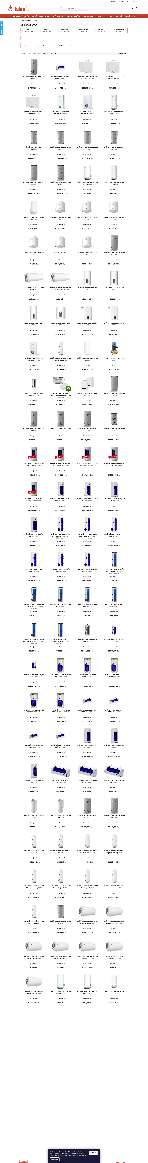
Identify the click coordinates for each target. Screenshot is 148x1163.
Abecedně (53, 53)
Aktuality (113, 1)
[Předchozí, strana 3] (117, 1161)
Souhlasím (93, 1153)
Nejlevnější (37, 53)
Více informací (81, 1155)
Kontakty (135, 1)
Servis (127, 1)
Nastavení (54, 1159)
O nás (121, 1)
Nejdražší (45, 53)
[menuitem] (21, 16)
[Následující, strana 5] (124, 1161)
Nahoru (24, 1161)
